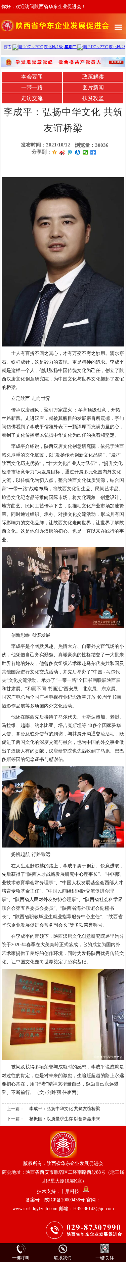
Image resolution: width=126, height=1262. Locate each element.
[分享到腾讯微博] (70, 152)
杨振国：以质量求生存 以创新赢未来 (64, 1118)
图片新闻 (93, 87)
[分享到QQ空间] (54, 152)
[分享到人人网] (78, 152)
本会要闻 (32, 76)
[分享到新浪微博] (62, 152)
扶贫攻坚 (93, 98)
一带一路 (32, 87)
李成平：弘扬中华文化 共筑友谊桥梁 (64, 1108)
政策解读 (93, 76)
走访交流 (32, 98)
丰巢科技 (69, 1191)
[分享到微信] (85, 152)
